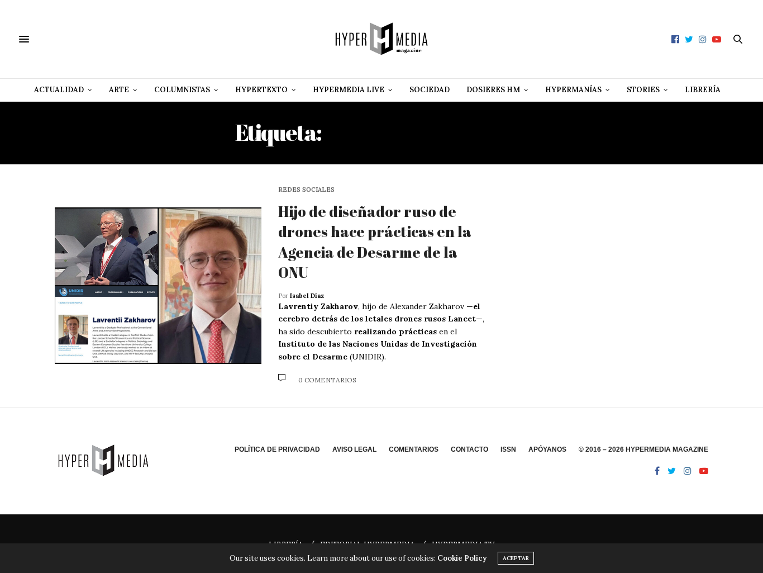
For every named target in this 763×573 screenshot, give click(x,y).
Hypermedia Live (348, 89)
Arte (119, 89)
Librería (703, 89)
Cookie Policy (462, 558)
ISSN (508, 449)
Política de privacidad (277, 449)
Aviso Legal (354, 449)
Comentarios (413, 449)
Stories (643, 89)
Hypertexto (261, 89)
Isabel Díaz (307, 296)
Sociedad (429, 89)
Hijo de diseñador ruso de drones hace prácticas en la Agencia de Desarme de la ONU (374, 241)
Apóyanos (547, 449)
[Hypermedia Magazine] (381, 39)
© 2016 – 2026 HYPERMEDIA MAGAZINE (643, 449)
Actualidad (59, 89)
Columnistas (182, 89)
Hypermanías (573, 89)
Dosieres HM (493, 89)
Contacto (469, 449)
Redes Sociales (306, 190)
